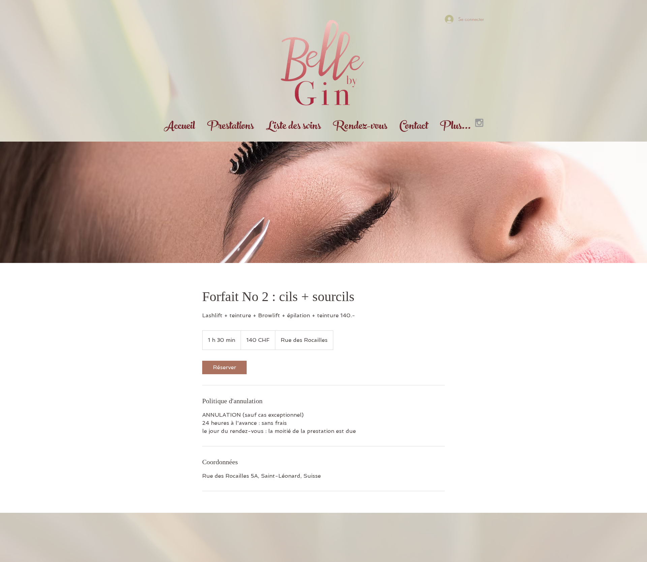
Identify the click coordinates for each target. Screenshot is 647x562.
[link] (224, 367)
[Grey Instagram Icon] (479, 122)
